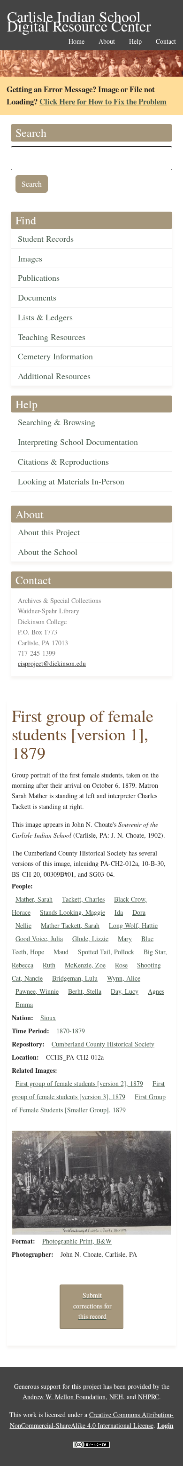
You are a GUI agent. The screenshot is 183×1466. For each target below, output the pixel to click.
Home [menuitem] (76, 42)
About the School (47, 551)
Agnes (156, 991)
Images (30, 258)
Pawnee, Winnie (37, 991)
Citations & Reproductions (63, 461)
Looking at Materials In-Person (71, 481)
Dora (138, 912)
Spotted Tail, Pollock (106, 951)
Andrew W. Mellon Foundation (64, 1396)
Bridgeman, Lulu (75, 978)
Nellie (23, 925)
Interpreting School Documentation (78, 441)
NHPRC (148, 1396)
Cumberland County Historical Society (103, 1043)
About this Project (49, 532)
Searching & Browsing (56, 422)
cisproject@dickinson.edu (52, 663)
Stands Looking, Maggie (72, 912)
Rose (121, 964)
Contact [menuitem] (166, 42)
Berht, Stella (84, 991)
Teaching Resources (51, 336)
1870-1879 (70, 1030)
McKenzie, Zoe (85, 964)
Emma (24, 1004)
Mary (125, 938)
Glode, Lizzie (90, 938)
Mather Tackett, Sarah (70, 925)
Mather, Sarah (34, 899)
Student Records (46, 238)
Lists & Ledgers (45, 317)
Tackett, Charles (83, 899)
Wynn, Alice (123, 978)
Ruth (49, 964)
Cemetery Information (55, 356)
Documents (37, 297)
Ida (118, 912)
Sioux (48, 1017)
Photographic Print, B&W (77, 1240)
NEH (116, 1396)
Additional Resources (54, 375)
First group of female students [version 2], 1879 (79, 1083)
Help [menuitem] (135, 42)
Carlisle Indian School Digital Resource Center (79, 17)
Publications (39, 277)
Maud (61, 951)
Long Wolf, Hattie (133, 925)
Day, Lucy (124, 991)
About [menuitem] (107, 42)
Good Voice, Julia (39, 938)
